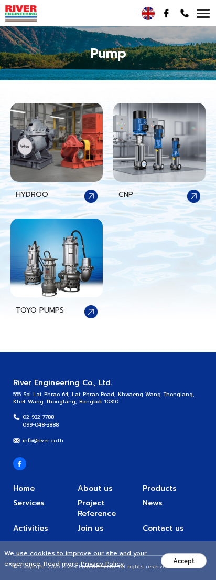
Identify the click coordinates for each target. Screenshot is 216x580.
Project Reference (97, 508)
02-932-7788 (38, 417)
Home (24, 488)
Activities (30, 528)
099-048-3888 (41, 425)
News (153, 503)
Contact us (163, 528)
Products (160, 488)
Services (29, 503)
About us (95, 488)
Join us (91, 528)
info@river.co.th (43, 440)
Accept (184, 561)
